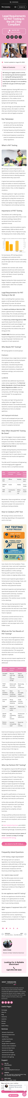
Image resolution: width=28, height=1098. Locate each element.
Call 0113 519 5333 (14, 970)
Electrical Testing (15, 32)
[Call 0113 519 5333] (14, 968)
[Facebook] (2, 1002)
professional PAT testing (9, 838)
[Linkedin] (11, 1002)
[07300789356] (10, 2)
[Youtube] (8, 1002)
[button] (8, 37)
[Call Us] (2, 1064)
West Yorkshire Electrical (10, 825)
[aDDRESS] (2, 1073)
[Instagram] (5, 1002)
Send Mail (7, 1068)
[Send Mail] (2, 1069)
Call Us (6, 1063)
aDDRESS (6, 1072)
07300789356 (15, 2)
